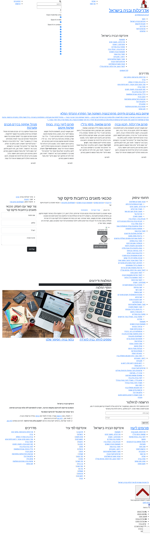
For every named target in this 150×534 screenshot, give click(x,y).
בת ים (81, 468)
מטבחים (139, 361)
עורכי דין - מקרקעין (136, 373)
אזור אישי (142, 446)
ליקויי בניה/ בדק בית (135, 378)
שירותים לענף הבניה (118, 61)
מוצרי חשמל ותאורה (135, 307)
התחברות (17, 1)
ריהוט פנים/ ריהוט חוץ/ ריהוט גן (131, 363)
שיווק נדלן (142, 104)
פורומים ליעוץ (141, 29)
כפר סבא (80, 456)
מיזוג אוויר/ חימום (136, 312)
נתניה (81, 459)
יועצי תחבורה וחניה (135, 299)
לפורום (144, 157)
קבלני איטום (138, 346)
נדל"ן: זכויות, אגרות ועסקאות (136, 94)
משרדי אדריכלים (136, 209)
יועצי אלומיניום (137, 302)
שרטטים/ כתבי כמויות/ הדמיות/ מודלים (129, 370)
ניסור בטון (139, 385)
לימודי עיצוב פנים (136, 272)
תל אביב (80, 432)
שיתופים (143, 31)
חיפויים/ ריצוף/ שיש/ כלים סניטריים (130, 263)
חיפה (81, 451)
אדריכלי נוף (138, 214)
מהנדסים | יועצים (119, 44)
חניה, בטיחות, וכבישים (134, 250)
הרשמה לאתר (141, 449)
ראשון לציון (79, 439)
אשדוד (81, 454)
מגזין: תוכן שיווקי (140, 461)
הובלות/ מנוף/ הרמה (135, 348)
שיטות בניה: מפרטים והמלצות (135, 106)
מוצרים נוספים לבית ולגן (134, 204)
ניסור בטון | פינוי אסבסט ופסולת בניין (129, 356)
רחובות (26, 199)
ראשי (144, 19)
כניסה (37, 416)
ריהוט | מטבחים (119, 56)
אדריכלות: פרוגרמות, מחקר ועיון (135, 77)
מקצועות (122, 39)
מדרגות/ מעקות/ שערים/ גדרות (131, 268)
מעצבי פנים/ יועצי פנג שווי (133, 211)
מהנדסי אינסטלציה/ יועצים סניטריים (130, 294)
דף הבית (108, 202)
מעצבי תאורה (137, 216)
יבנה (81, 478)
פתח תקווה (79, 437)
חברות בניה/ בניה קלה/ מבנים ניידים (129, 221)
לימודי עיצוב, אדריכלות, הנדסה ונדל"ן (112, 66)
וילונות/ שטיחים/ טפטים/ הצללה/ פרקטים (128, 238)
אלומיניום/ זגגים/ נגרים (134, 339)
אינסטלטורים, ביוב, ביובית (133, 331)
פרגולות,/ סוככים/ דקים (134, 243)
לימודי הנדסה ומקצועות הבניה (132, 275)
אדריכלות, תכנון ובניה (138, 432)
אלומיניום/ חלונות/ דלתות (133, 246)
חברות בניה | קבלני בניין (116, 49)
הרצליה (80, 449)
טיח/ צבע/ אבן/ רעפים (134, 253)
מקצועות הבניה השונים (117, 52)
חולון (81, 446)
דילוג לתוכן (146, 502)
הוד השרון (79, 461)
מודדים (139, 319)
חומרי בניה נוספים (136, 241)
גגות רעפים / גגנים (135, 343)
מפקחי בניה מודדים (118, 47)
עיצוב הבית (142, 97)
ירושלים (80, 434)
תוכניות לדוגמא (140, 24)
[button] (149, 505)
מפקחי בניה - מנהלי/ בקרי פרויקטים (130, 316)
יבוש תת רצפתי (137, 353)
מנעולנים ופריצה (136, 351)
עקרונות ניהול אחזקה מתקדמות (135, 99)
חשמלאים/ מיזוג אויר (135, 336)
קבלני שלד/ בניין (136, 223)
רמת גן (80, 444)
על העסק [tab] (106, 210)
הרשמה (18, 4)
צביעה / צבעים (137, 326)
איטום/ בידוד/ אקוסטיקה (134, 265)
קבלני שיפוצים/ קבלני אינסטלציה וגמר (129, 226)
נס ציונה (80, 473)
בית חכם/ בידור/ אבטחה (133, 309)
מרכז (17, 197)
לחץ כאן (60, 418)
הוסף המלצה (106, 284)
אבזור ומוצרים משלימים (117, 64)
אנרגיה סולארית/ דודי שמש (133, 258)
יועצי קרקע (138, 297)
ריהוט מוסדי (138, 365)
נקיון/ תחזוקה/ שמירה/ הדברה (132, 334)
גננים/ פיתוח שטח (136, 329)
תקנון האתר (142, 464)
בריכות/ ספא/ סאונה (135, 236)
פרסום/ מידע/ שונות (135, 390)
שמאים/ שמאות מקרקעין (133, 375)
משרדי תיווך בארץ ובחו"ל (133, 383)
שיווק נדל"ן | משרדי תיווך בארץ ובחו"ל (129, 380)
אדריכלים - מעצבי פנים (117, 42)
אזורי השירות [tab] (95, 210)
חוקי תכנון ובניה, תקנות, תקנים (135, 89)
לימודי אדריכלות (136, 280)
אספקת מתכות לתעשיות (134, 228)
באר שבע (80, 466)
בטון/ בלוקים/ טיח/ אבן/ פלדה (132, 248)
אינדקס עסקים (99, 202)
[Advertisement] (75, 180)
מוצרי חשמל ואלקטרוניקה (116, 59)
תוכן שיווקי (142, 109)
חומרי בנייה (142, 87)
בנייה (144, 79)
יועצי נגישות (138, 292)
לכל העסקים (124, 70)
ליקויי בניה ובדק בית (139, 92)
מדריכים (143, 26)
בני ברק (80, 464)
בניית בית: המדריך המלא (137, 82)
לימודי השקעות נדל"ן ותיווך (133, 277)
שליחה (32, 249)
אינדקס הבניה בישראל (138, 21)
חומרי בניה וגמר (119, 54)
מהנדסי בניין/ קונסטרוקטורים (132, 285)
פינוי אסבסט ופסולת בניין (133, 387)
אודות (94, 1)
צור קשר (93, 4)
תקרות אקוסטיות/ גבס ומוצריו (132, 255)
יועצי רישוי (138, 290)
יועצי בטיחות (138, 287)
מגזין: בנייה (142, 459)
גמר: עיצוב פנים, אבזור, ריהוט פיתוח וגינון (132, 84)
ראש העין (80, 476)
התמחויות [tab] (84, 210)
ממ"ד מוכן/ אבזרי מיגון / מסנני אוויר (130, 260)
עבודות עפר (138, 341)
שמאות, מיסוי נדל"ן (139, 434)
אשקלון (80, 471)
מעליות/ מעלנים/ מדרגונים (133, 233)
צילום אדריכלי (141, 101)
